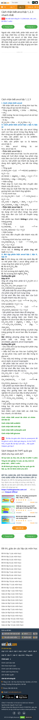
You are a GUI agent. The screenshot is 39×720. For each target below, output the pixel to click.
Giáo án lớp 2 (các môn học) (12, 594)
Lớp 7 (25, 651)
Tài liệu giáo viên (10, 637)
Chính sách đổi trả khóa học (11, 669)
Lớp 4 (11, 651)
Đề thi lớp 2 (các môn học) (11, 556)
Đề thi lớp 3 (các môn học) (11, 560)
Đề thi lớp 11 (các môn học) (12, 584)
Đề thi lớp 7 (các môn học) (11, 572)
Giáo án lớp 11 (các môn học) (12, 622)
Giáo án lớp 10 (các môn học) (12, 619)
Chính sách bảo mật (8, 663)
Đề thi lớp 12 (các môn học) (12, 588)
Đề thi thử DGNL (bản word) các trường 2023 (25, 517)
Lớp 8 (30, 651)
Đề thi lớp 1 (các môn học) (11, 553)
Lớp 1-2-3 (5, 651)
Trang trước (8, 27)
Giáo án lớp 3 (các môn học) (12, 597)
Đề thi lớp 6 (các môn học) (11, 569)
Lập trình (21, 655)
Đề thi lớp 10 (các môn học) (12, 581)
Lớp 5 (16, 651)
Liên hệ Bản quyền (8, 675)
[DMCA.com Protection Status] (27, 717)
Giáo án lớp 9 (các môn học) (12, 616)
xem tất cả (19, 528)
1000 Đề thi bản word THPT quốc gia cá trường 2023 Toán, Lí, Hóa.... (26, 508)
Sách (26, 634)
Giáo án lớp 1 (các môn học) (12, 591)
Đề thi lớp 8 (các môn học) (11, 575)
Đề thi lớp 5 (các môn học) (11, 566)
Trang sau (30, 27)
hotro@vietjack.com (14, 692)
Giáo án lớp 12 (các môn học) (12, 625)
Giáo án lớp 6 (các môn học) (12, 606)
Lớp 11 (12, 7)
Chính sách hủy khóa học (10, 672)
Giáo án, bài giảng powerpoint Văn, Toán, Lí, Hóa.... (26, 497)
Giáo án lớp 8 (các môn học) (12, 612)
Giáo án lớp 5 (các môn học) (12, 603)
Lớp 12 (21, 7)
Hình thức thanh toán (9, 666)
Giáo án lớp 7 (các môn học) (12, 609)
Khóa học (27, 637)
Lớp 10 (4, 655)
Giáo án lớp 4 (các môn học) (12, 600)
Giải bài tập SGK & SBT (12, 634)
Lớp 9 (35, 651)
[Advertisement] (19, 74)
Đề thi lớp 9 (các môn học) (11, 578)
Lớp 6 (20, 651)
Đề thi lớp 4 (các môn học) (11, 563)
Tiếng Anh (29, 655)
